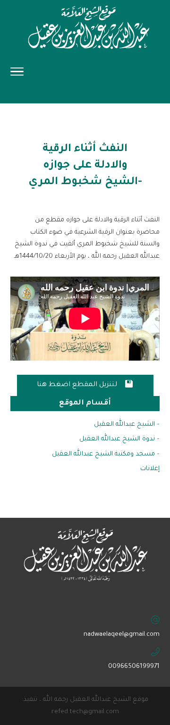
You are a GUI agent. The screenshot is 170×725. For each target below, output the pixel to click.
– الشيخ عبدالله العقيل (127, 424)
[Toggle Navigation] (17, 75)
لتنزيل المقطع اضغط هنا (85, 384)
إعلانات (150, 468)
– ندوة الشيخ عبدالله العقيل (119, 439)
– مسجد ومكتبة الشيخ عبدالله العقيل (106, 454)
